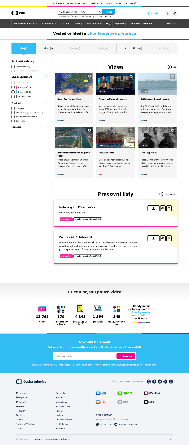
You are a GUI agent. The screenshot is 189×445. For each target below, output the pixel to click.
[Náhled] (163, 208)
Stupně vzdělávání (24, 23)
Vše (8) (23, 48)
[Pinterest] (175, 13)
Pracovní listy (94, 23)
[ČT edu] (18, 14)
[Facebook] (168, 13)
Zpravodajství (73, 3)
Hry (108, 23)
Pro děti (117, 3)
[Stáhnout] (153, 208)
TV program (106, 3)
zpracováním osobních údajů (143, 364)
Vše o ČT (134, 3)
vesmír (88, 16)
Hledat (108, 11)
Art (125, 3)
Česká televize (57, 3)
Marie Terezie (105, 16)
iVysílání (94, 3)
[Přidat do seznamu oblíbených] (89, 76)
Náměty (77, 23)
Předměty (47, 23)
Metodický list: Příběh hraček (77, 207)
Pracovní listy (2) (133, 48)
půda (95, 16)
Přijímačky (120, 23)
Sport (85, 3)
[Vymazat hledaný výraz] (99, 11)
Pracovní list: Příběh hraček (76, 237)
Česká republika (77, 16)
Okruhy (65, 23)
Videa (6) (48, 48)
